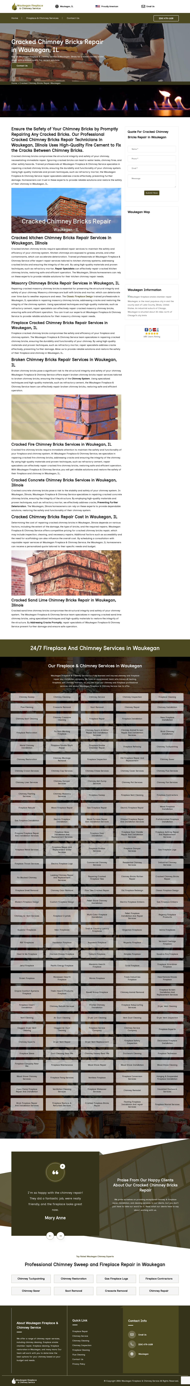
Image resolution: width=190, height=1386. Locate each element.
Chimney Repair (132, 707)
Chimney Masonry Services (62, 794)
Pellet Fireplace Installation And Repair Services (132, 915)
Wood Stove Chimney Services (27, 1077)
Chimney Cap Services (62, 771)
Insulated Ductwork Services (167, 1090)
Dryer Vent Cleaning (167, 1006)
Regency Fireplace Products (167, 915)
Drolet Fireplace (27, 978)
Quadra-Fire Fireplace (167, 954)
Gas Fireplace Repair (97, 807)
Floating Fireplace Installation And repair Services (132, 1104)
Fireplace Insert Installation (27, 1006)
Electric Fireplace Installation (62, 820)
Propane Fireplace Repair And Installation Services (27, 834)
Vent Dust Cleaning (132, 1017)
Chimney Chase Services (97, 771)
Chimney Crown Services (27, 771)
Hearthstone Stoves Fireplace (167, 978)
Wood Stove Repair (97, 1065)
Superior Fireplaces (27, 930)
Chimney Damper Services (62, 782)
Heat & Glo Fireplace (27, 954)
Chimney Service (97, 697)
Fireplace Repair (97, 718)
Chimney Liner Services (27, 782)
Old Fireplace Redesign (132, 890)
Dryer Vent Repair (62, 1042)
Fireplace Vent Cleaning (132, 795)
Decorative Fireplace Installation (167, 1041)
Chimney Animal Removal (132, 992)
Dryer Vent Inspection (167, 1017)
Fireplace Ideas (27, 1053)
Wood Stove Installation (132, 1065)
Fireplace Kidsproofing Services (132, 1006)
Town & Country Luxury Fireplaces (97, 929)
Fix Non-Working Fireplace (62, 732)
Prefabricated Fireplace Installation (167, 820)
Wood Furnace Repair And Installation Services (97, 820)
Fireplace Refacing (132, 746)
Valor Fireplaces (61, 930)
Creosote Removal (62, 707)
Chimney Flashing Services (27, 794)
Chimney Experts (27, 1042)
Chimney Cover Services (132, 771)
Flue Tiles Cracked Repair (97, 890)
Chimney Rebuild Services (62, 1006)
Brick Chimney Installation (167, 732)
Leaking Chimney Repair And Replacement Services (61, 877)
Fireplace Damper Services (132, 849)
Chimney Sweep (27, 697)
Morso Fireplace (97, 978)
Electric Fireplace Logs (62, 863)
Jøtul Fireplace (27, 965)
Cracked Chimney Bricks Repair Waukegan (40, 83)
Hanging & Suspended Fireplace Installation (167, 1077)
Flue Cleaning (27, 707)
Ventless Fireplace (97, 1077)
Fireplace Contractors (167, 795)
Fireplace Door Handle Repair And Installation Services (132, 834)
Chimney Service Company (132, 1029)
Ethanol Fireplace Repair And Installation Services (132, 820)
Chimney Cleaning (62, 697)
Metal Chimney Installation (27, 746)
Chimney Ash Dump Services (97, 782)
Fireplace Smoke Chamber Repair (97, 746)
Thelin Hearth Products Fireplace (62, 992)
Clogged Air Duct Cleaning (62, 1029)
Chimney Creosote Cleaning (62, 718)
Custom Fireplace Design (62, 902)
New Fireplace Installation (167, 718)
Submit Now (152, 193)
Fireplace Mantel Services (167, 1104)
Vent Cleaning (26, 1017)
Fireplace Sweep (97, 795)
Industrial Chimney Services (167, 863)
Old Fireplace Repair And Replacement (132, 759)
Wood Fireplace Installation (167, 807)
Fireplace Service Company (97, 1029)
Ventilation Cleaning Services (62, 1090)
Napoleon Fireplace (97, 942)
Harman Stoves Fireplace (62, 954)
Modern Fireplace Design (27, 902)
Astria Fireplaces (167, 930)
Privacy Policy (78, 1364)
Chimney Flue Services (167, 771)
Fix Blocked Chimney (27, 877)
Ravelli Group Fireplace (97, 992)
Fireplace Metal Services (27, 849)
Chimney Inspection (132, 697)
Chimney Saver (167, 759)
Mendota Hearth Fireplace (97, 965)
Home (14, 18)
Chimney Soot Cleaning (27, 718)
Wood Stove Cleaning (167, 1065)
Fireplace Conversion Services (132, 1077)
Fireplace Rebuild (27, 807)
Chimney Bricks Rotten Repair (132, 877)
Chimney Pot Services (132, 782)
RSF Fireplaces (27, 942)
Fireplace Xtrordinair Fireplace (167, 965)
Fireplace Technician (167, 1053)
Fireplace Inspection (97, 759)
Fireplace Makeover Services (97, 1090)
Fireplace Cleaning (167, 697)
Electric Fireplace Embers (132, 902)
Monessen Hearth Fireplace (62, 978)
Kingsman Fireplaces (132, 930)
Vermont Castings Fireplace (167, 942)
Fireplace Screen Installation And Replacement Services (167, 992)
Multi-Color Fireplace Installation (97, 915)
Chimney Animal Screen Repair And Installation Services (132, 732)
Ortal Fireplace (132, 965)
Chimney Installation (167, 707)
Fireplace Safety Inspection (132, 1041)
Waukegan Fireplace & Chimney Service (140, 1381)
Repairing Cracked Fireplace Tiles (97, 877)
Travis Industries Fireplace (132, 978)
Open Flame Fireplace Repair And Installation (27, 1090)
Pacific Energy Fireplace (62, 965)
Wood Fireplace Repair (62, 807)
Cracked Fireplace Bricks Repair (97, 1104)
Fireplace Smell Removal (26, 890)
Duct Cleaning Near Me (62, 1053)
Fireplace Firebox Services (97, 849)
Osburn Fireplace (97, 954)
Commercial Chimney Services (97, 863)
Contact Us (73, 18)
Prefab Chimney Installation (97, 1006)
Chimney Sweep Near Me (97, 1053)
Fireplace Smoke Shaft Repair (62, 746)
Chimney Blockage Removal (62, 759)
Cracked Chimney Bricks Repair (167, 877)
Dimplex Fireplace (132, 954)
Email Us (150, 6)
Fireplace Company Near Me (27, 1064)
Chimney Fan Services (167, 782)
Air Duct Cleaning (62, 1017)
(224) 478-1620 (166, 18)
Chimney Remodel (132, 1090)
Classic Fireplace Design (167, 890)
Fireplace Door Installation (97, 834)
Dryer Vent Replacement (97, 1042)
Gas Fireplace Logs (167, 849)
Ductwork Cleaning (132, 1053)
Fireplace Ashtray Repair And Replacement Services (167, 834)
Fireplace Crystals (62, 916)
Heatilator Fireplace (61, 942)
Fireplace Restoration (27, 732)
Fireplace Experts (167, 1029)
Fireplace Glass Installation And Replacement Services (62, 834)
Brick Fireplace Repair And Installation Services (27, 1104)
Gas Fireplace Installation (27, 820)
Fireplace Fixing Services (62, 1077)
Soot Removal (97, 707)
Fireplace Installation (132, 718)
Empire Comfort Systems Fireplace (27, 992)
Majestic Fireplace (132, 942)
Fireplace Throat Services (27, 863)
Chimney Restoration (27, 759)
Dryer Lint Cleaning (97, 1017)
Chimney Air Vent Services (26, 916)
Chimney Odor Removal (62, 890)
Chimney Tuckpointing (167, 746)
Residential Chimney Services (132, 863)
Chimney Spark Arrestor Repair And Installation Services (97, 732)
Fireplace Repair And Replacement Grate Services (62, 849)
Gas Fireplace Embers (167, 902)
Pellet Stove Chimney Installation (97, 901)
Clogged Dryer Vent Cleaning (26, 1029)
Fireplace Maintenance (62, 1065)
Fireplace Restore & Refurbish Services (61, 1104)
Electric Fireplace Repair (132, 807)
